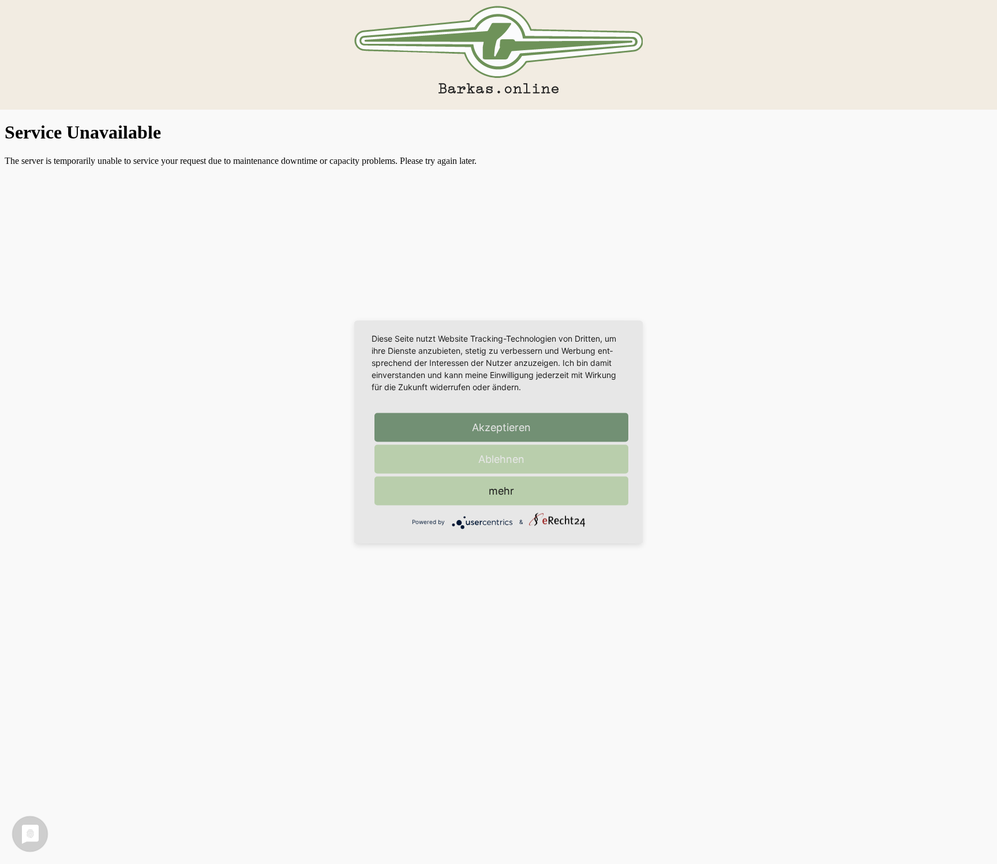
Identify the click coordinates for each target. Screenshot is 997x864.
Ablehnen (501, 458)
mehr (501, 490)
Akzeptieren (501, 427)
